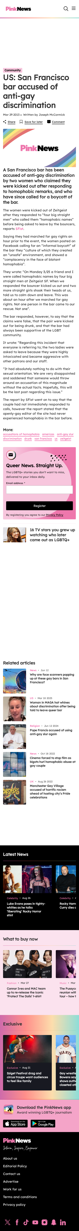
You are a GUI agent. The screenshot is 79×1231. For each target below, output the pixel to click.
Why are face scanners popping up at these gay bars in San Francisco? (52, 678)
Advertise (10, 1181)
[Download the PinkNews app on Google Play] (43, 1123)
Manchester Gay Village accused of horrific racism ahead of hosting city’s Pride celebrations (50, 791)
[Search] (66, 8)
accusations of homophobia (21, 434)
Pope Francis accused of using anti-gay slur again (51, 732)
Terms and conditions (20, 1197)
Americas (48, 434)
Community (13, 70)
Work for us (12, 1189)
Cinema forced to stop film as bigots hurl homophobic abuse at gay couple (53, 761)
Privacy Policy (54, 514)
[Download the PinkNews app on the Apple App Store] (15, 1123)
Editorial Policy (15, 1166)
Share (11, 122)
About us (10, 1158)
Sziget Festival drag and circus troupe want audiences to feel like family (27, 1077)
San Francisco (43, 438)
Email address (20, 483)
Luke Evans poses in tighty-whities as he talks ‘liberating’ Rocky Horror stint (26, 909)
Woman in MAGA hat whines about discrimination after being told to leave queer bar (52, 706)
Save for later (34, 122)
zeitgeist (65, 438)
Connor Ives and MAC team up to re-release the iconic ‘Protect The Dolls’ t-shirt (26, 992)
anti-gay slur (65, 434)
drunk (28, 438)
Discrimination (12, 438)
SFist (19, 229)
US (56, 438)
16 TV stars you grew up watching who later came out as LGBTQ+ (52, 534)
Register (40, 506)
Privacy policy (14, 1205)
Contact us (11, 1174)
